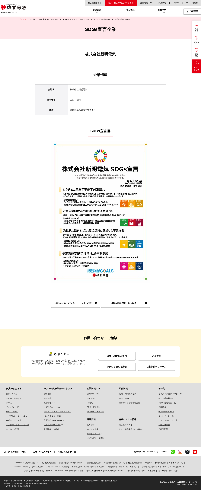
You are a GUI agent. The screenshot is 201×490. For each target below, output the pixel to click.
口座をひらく (12, 394)
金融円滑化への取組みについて (71, 463)
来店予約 (156, 356)
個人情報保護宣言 (49, 463)
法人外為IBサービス (52, 416)
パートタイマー (93, 434)
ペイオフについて (176, 463)
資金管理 (48, 398)
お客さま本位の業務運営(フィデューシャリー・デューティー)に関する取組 (53, 471)
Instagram (180, 452)
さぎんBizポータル (52, 407)
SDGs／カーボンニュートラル (76, 19)
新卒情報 (91, 425)
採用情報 (162, 3)
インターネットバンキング (17, 425)
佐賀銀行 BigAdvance (53, 420)
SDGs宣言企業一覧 (101, 19)
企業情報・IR (146, 3)
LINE (173, 452)
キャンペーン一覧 (166, 416)
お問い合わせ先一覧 (167, 403)
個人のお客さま (95, 3)
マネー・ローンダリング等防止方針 (28, 467)
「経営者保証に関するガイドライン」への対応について (162, 467)
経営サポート (49, 403)
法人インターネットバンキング (57, 411)
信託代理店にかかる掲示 (167, 471)
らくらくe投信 (12, 429)
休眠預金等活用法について (114, 463)
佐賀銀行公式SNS (166, 411)
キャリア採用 (92, 429)
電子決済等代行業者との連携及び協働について (105, 471)
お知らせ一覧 (164, 425)
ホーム (25, 19)
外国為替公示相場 (51, 429)
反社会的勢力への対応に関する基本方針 (88, 467)
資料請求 (162, 407)
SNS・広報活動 (93, 407)
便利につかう (12, 411)
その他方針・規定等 (95, 411)
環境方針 (148, 463)
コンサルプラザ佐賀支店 (129, 403)
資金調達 (48, 394)
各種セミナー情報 (13, 420)
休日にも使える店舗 (117, 366)
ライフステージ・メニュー (17, 416)
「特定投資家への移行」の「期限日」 (122, 467)
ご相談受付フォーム (156, 366)
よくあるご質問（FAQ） (169, 394)
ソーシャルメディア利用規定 (57, 467)
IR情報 (90, 403)
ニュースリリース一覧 (168, 420)
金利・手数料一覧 (166, 398)
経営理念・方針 (93, 394)
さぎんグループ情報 (95, 438)
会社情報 (91, 398)
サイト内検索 (192, 3)
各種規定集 (163, 429)
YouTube (195, 452)
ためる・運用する (13, 398)
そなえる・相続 (13, 407)
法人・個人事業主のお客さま (120, 3)
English (176, 3)
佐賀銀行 (13, 7)
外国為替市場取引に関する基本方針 (140, 471)
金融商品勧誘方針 (94, 463)
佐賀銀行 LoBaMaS (52, 425)
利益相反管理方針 (135, 463)
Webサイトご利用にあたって (27, 463)
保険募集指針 (160, 463)
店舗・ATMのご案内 (117, 356)
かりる (9, 403)
